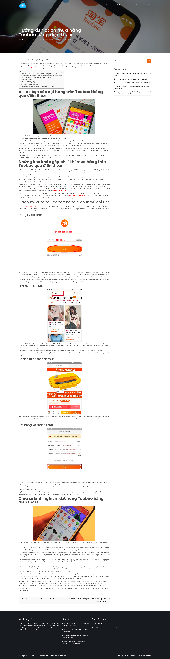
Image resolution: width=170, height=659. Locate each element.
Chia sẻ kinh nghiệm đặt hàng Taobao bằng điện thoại (38, 87)
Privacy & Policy (123, 656)
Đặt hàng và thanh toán (31, 84)
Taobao (28, 66)
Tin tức (139, 5)
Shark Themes (61, 656)
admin (31, 60)
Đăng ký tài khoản (28, 79)
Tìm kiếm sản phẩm (29, 81)
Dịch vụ (128, 5)
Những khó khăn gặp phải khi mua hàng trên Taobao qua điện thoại (42, 76)
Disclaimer (133, 656)
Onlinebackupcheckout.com (28, 68)
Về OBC (120, 5)
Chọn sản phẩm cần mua (31, 83)
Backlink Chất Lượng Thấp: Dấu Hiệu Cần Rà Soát (131, 79)
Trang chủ (110, 5)
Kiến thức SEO (98, 623)
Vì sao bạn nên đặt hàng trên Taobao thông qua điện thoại (39, 74)
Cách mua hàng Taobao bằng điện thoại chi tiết (36, 77)
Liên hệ (147, 5)
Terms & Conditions (144, 656)
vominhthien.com (59, 191)
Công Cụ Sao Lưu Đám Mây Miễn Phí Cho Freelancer (133, 83)
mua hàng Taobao (29, 206)
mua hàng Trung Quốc (77, 195)
